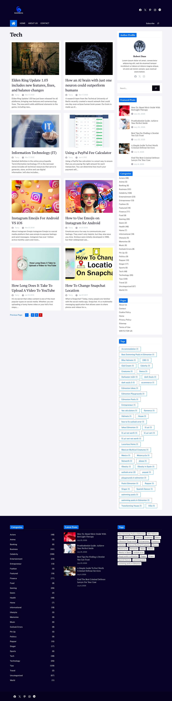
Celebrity (123, 193)
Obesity (126, 466)
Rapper (122, 260)
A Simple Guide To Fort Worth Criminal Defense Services (144, 146)
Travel (121, 283)
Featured (123, 208)
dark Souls (150, 377)
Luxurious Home (129, 444)
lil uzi (148, 427)
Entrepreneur (124, 200)
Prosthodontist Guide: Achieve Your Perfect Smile (144, 122)
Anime (121, 182)
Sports (122, 268)
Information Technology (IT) (34, 152)
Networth (126, 461)
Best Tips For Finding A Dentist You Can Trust (145, 134)
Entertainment (125, 197)
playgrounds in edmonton (133, 478)
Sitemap (122, 323)
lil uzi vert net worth (131, 438)
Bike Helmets (128, 360)
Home (13, 23)
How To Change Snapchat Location (85, 288)
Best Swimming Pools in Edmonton (137, 354)
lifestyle (122, 238)
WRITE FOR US (125, 331)
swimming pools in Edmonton (135, 500)
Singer (122, 264)
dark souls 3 (128, 382)
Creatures (127, 371)
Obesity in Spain (145, 466)
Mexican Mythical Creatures (134, 450)
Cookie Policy (125, 312)
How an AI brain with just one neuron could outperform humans (88, 85)
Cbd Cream (127, 366)
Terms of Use (124, 327)
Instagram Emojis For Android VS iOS (35, 220)
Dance (143, 371)
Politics (122, 256)
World (121, 290)
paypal (146, 472)
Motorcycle (143, 455)
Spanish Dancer (144, 489)
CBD (145, 360)
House (142, 416)
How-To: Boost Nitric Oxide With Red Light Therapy (145, 108)
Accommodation (129, 349)
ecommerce (147, 382)
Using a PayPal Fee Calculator (88, 152)
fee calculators (129, 410)
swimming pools (129, 494)
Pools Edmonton (129, 483)
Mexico (125, 455)
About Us (123, 305)
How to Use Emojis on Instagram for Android (82, 220)
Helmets (126, 416)
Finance (122, 212)
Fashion (122, 204)
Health (122, 226)
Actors (122, 178)
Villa (151, 506)
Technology (124, 275)
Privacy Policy (125, 320)
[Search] (156, 88)
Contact (122, 308)
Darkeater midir (129, 377)
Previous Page (16, 315)
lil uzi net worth (129, 433)
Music (121, 245)
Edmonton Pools (129, 399)
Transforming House (131, 506)
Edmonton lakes (129, 388)
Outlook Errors (125, 249)
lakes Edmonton (129, 427)
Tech (121, 271)
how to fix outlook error (132, 422)
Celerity (145, 366)
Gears (121, 223)
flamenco (149, 410)
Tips (121, 279)
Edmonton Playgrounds (132, 394)
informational (125, 234)
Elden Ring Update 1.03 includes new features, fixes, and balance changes (33, 85)
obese (143, 461)
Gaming (122, 219)
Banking (122, 185)
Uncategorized (125, 286)
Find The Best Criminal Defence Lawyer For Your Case (145, 159)
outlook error (128, 472)
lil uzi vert (149, 433)
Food (121, 215)
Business (123, 189)
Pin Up (122, 253)
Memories (123, 241)
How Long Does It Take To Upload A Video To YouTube (33, 288)
